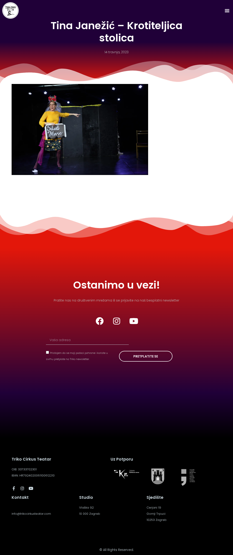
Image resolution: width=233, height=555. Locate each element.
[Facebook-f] (14, 488)
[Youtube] (134, 321)
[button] (227, 10)
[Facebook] (99, 321)
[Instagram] (116, 321)
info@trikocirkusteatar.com (31, 514)
